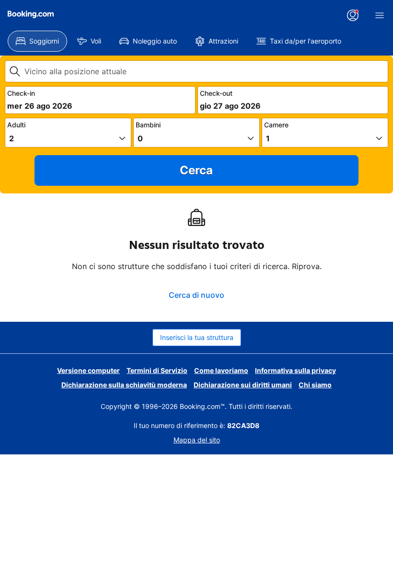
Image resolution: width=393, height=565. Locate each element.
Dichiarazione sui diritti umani (243, 385)
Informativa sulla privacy (295, 370)
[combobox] (204, 71)
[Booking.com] (31, 14)
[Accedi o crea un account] (352, 15)
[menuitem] (37, 41)
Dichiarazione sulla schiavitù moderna (124, 385)
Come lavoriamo (221, 370)
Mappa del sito (196, 440)
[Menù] (379, 15)
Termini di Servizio (157, 370)
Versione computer (88, 370)
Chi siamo (315, 385)
